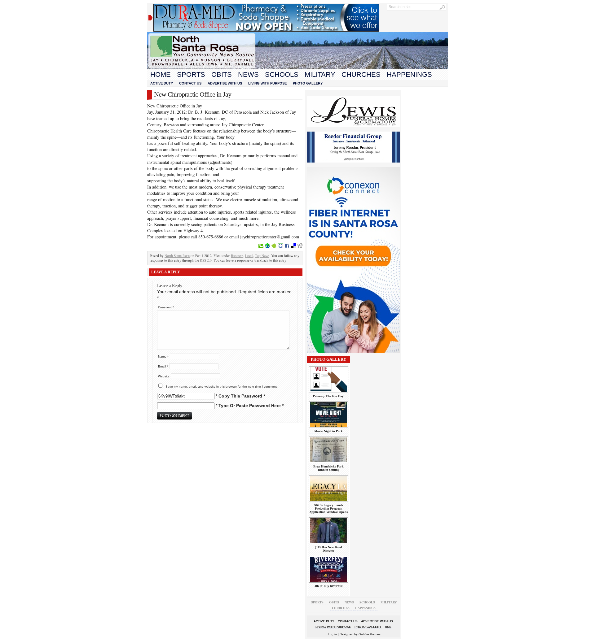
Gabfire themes (370, 634)
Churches (361, 74)
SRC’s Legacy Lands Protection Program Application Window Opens (328, 508)
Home (160, 74)
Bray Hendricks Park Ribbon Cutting (328, 468)
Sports (191, 74)
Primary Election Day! (328, 395)
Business (237, 255)
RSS (388, 626)
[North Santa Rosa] (297, 67)
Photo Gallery (308, 83)
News (248, 74)
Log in (332, 634)
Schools (281, 74)
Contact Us (190, 83)
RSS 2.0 (206, 260)
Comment (166, 307)
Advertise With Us (225, 83)
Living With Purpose (267, 83)
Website (164, 376)
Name (163, 356)
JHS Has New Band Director (328, 549)
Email (163, 366)
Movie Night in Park (328, 430)
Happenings (409, 74)
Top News (262, 255)
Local (249, 255)
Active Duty (161, 83)
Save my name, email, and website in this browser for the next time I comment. (221, 386)
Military (320, 74)
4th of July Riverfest (328, 585)
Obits (221, 74)
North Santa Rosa (177, 255)
